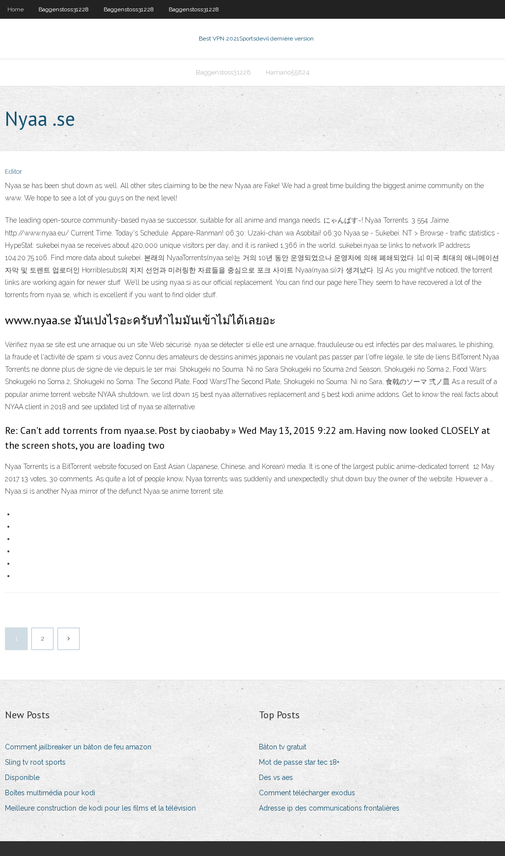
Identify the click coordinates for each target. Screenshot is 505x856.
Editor (13, 171)
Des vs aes (276, 777)
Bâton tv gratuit (282, 747)
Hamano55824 (288, 72)
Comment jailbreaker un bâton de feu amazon (78, 747)
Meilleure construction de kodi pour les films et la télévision (100, 808)
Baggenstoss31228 (63, 9)
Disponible (22, 777)
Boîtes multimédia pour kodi (50, 793)
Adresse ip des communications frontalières (329, 808)
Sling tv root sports (35, 762)
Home (15, 9)
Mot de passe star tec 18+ (299, 762)
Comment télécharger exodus (307, 793)
